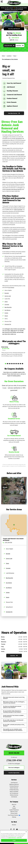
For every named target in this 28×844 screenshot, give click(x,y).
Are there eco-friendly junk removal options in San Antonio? (12, 707)
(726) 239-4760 (8, 45)
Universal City (8, 324)
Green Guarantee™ (18, 209)
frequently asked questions (7, 692)
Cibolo (6, 301)
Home (3, 55)
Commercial (14, 796)
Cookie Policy (19, 837)
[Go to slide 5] (13, 363)
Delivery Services (14, 795)
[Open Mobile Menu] (1, 2)
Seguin (6, 315)
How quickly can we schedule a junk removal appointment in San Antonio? (13, 730)
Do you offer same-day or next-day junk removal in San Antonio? (13, 720)
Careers (14, 808)
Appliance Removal (14, 784)
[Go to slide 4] (11, 363)
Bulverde (7, 293)
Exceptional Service (14, 419)
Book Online (14, 753)
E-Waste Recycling (14, 789)
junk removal (19, 138)
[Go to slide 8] (18, 363)
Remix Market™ (21, 154)
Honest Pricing (14, 402)
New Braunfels (8, 307)
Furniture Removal (14, 786)
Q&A (14, 806)
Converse (7, 304)
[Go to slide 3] (9, 363)
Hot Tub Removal (14, 793)
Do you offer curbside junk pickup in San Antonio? (13, 725)
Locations (9, 55)
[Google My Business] (17, 829)
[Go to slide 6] (14, 363)
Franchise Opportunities (14, 772)
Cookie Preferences (12, 837)
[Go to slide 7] (16, 363)
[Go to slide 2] (7, 363)
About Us (14, 804)
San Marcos (7, 310)
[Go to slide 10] (22, 363)
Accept (14, 840)
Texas (14, 55)
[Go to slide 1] (5, 363)
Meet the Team (14, 811)
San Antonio (11, 287)
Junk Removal (14, 782)
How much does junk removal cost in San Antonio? (13, 698)
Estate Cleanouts (14, 787)
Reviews (14, 824)
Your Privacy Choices (13, 815)
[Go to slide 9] (20, 363)
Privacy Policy (14, 813)
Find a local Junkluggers (14, 767)
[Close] (26, 831)
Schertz (6, 313)
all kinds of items (16, 231)
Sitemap (14, 817)
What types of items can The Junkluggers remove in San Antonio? (13, 702)
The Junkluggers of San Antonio (10, 59)
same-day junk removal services (13, 189)
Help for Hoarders (14, 791)
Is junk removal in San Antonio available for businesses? (13, 716)
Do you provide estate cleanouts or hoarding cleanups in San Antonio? (12, 711)
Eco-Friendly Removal (14, 436)
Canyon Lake (8, 296)
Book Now (18, 45)
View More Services (12, 113)
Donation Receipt (14, 452)
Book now (13, 330)
